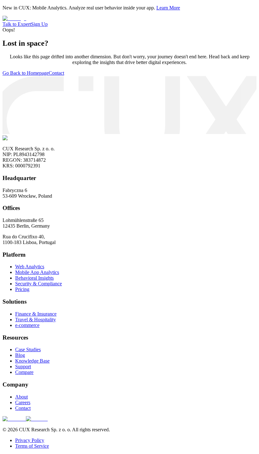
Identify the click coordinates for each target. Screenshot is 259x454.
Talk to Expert (17, 24)
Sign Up (39, 24)
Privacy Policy (29, 440)
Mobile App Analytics (37, 272)
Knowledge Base (32, 361)
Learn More (168, 7)
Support (23, 366)
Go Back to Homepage (26, 73)
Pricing (22, 289)
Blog (20, 355)
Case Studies (28, 349)
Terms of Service (32, 446)
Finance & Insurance (36, 314)
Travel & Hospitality (35, 319)
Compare (24, 372)
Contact (56, 73)
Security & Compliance (38, 283)
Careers (22, 402)
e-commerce (27, 325)
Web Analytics (29, 266)
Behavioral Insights (34, 278)
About (21, 396)
